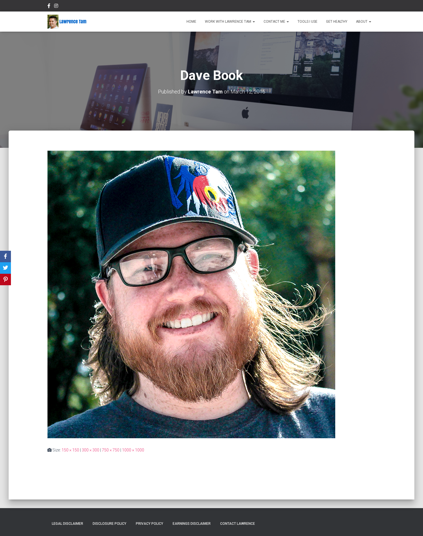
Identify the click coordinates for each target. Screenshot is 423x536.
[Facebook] (5, 256)
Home (191, 22)
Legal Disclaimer (67, 524)
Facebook (48, 6)
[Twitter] (5, 268)
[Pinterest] (5, 279)
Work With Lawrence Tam (228, 22)
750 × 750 (110, 450)
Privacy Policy (149, 524)
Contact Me (275, 22)
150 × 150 (70, 450)
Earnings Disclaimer (192, 524)
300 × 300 (90, 450)
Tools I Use (307, 22)
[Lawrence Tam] (67, 21)
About (362, 22)
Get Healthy (336, 22)
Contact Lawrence (237, 524)
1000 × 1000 (133, 450)
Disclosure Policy (109, 524)
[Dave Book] (191, 294)
